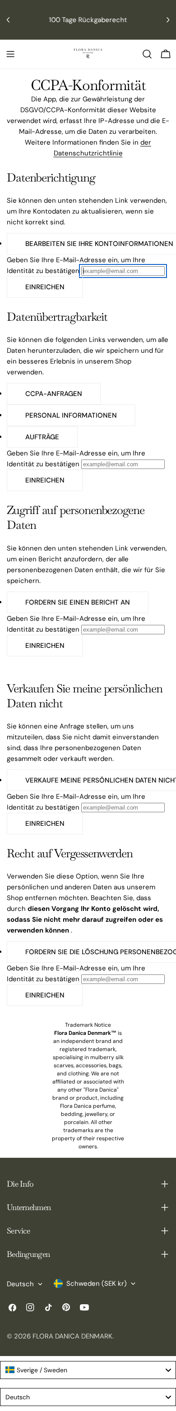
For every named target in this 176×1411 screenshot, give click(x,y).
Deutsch (20, 1283)
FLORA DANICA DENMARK (72, 1336)
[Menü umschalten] (10, 54)
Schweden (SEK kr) (96, 1283)
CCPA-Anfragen (53, 393)
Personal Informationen (71, 415)
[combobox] (88, 1370)
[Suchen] (147, 54)
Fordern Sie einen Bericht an (77, 602)
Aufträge (42, 437)
